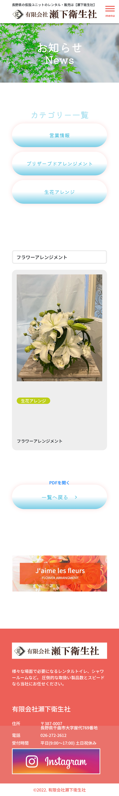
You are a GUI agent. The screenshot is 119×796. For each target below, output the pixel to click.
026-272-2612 (53, 735)
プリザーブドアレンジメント (59, 163)
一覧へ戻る (54, 497)
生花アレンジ (59, 191)
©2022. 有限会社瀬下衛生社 (59, 790)
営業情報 (59, 135)
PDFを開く (59, 483)
